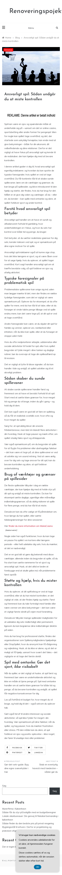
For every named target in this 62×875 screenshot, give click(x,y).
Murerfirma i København (14, 808)
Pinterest (17, 753)
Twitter (38, 748)
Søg (4, 785)
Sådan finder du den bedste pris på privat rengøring (28, 823)
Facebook (17, 748)
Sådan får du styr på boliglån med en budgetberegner (29, 812)
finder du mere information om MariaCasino (31, 525)
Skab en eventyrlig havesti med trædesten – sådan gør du (45, 768)
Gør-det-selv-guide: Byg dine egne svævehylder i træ (16, 768)
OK (37, 867)
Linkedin (38, 753)
